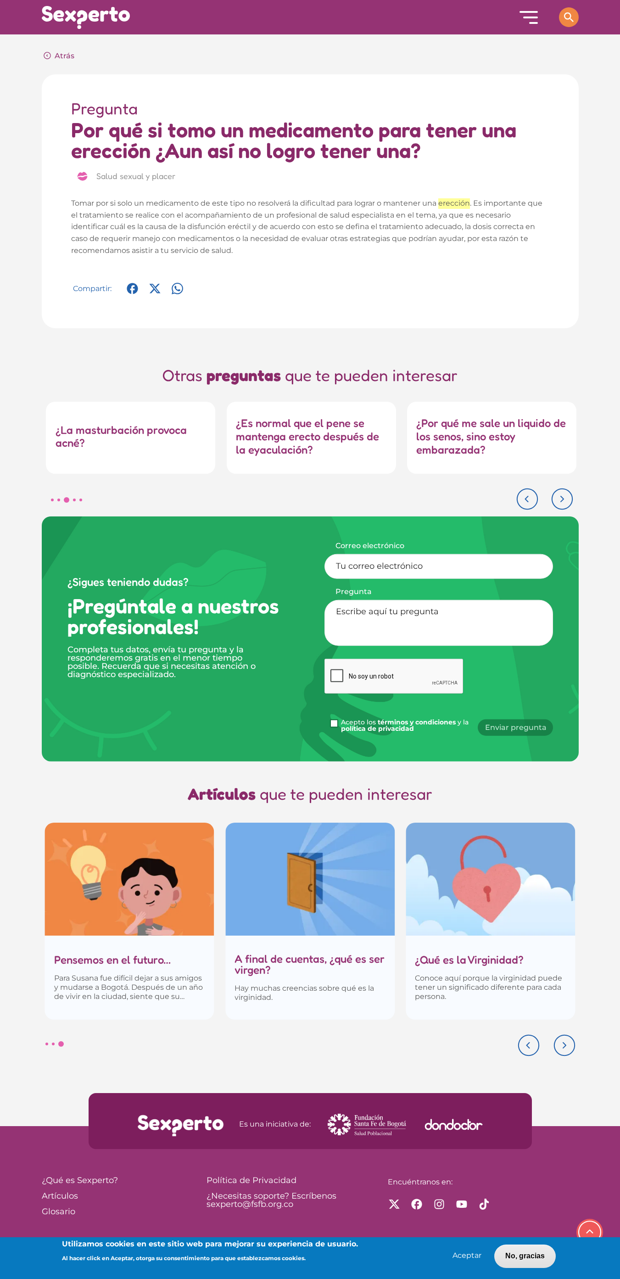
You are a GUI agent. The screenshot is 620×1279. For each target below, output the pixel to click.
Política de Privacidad (251, 1181)
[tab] (52, 500)
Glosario (58, 1212)
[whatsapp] (177, 293)
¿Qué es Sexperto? (80, 1181)
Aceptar (466, 1256)
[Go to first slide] (564, 1045)
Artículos (60, 1196)
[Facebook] (132, 293)
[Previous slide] (527, 499)
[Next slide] (562, 499)
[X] (155, 293)
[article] (129, 921)
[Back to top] (589, 1232)
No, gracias (525, 1256)
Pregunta (353, 591)
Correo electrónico (369, 545)
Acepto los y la (405, 725)
